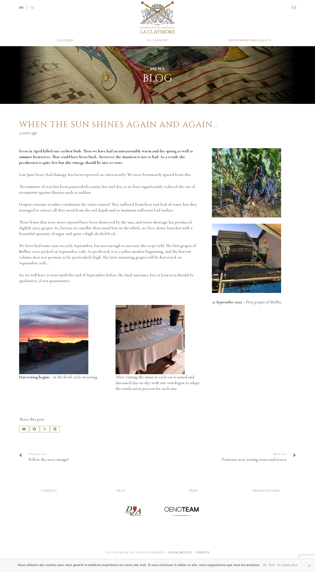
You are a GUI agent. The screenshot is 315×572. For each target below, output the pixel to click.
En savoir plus (287, 565)
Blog (121, 490)
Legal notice (180, 552)
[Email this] (24, 429)
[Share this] (34, 429)
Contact (49, 490)
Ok (265, 565)
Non (272, 565)
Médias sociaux (266, 490)
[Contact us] (294, 7)
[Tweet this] (45, 429)
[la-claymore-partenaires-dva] (133, 511)
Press (193, 490)
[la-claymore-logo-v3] (157, 17)
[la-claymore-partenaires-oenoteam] (181, 511)
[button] (21, 8)
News (157, 69)
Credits (202, 552)
